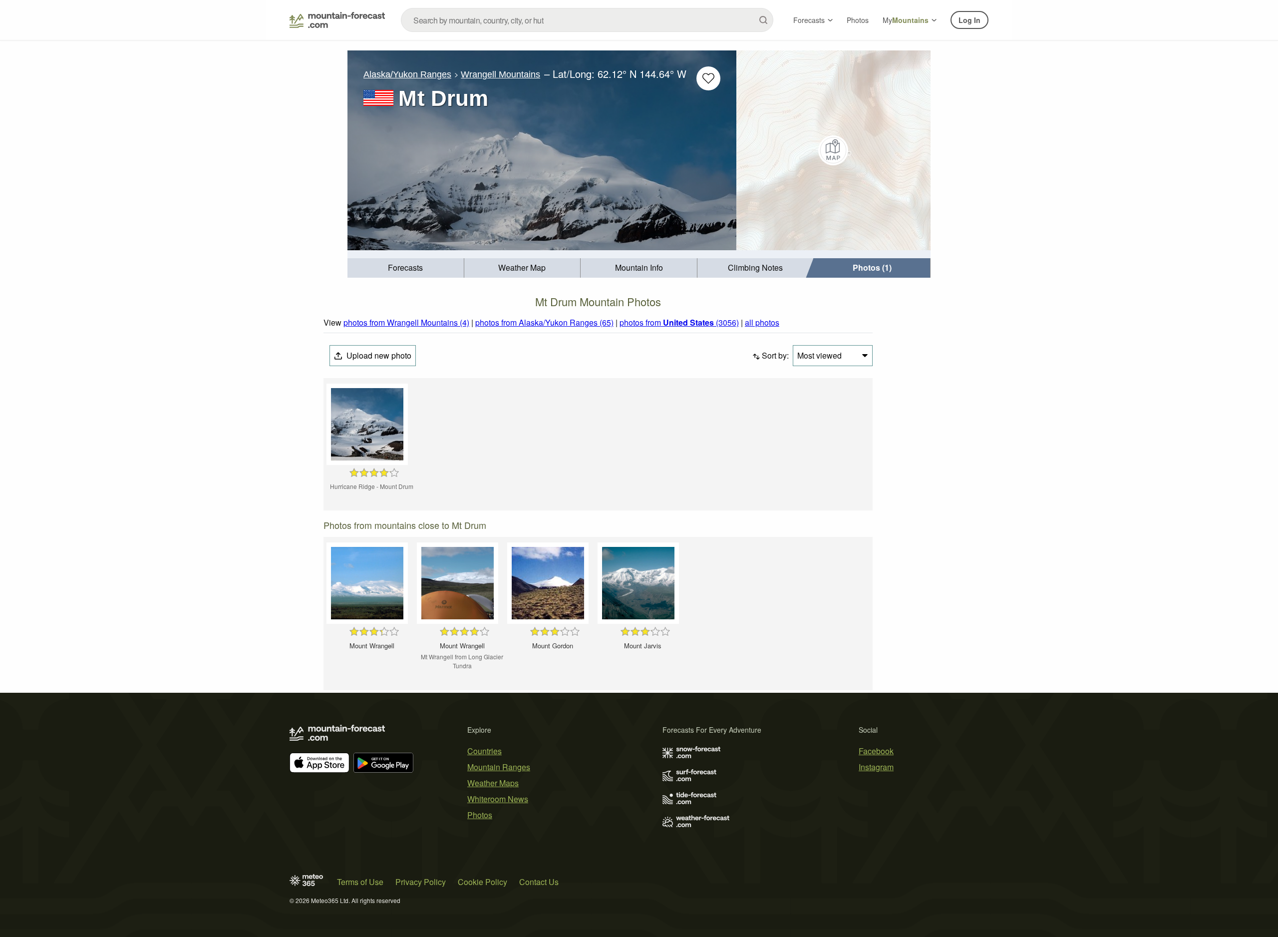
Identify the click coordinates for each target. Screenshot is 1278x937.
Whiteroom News (497, 799)
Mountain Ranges (498, 767)
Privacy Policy (420, 882)
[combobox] (587, 20)
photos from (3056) (679, 322)
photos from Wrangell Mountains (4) (406, 322)
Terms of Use (360, 882)
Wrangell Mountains (500, 74)
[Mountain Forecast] (337, 20)
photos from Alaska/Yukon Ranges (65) (544, 322)
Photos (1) (872, 267)
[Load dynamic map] (833, 150)
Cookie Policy (482, 882)
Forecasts (809, 20)
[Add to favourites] (708, 78)
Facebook (876, 751)
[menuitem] (405, 268)
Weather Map (522, 267)
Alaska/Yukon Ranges (407, 74)
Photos (858, 20)
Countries (484, 751)
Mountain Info (639, 267)
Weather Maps (493, 783)
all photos (762, 322)
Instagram (876, 767)
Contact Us (539, 882)
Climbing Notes (755, 267)
